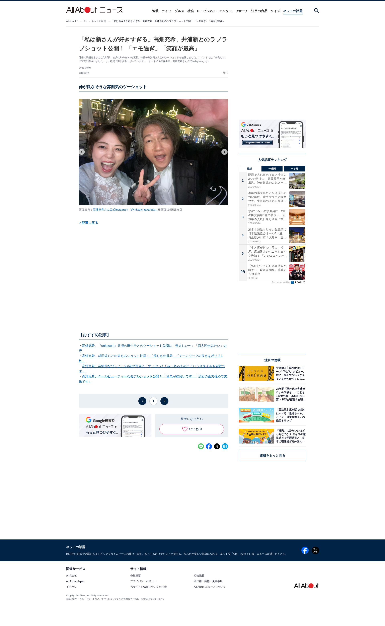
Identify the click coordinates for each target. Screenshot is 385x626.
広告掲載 (199, 576)
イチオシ (71, 587)
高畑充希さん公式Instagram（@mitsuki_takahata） (125, 209)
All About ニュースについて (210, 587)
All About (71, 576)
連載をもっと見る (272, 455)
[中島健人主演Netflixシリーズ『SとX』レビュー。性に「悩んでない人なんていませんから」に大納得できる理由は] (290, 373)
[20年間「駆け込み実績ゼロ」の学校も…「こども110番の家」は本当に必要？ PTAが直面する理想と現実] (290, 394)
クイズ (275, 11)
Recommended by (281, 282)
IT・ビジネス (206, 11)
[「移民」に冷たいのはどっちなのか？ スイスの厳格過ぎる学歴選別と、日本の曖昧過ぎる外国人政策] (290, 436)
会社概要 (135, 576)
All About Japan (75, 581)
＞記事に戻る (88, 222)
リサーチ (241, 11)
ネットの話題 (293, 11)
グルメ (179, 11)
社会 (190, 11)
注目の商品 (259, 11)
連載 (155, 11)
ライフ (166, 11)
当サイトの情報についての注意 (148, 587)
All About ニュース (76, 21)
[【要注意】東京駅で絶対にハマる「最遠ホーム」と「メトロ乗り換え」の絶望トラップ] (290, 415)
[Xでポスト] (217, 446)
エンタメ (225, 11)
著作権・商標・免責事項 (208, 581)
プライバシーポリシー (143, 581)
